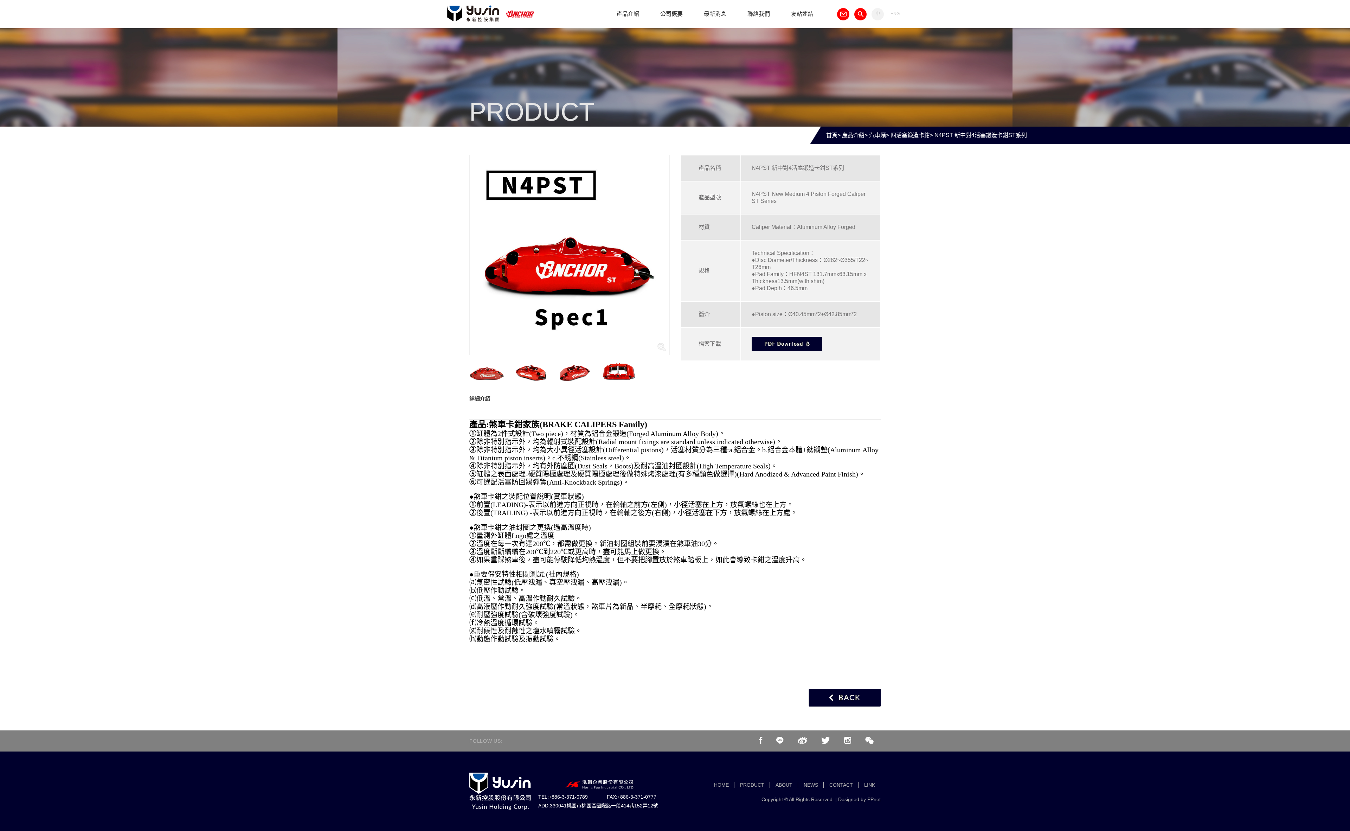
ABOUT (784, 785)
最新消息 (715, 14)
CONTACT (841, 785)
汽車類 (877, 135)
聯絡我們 (758, 14)
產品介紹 (628, 14)
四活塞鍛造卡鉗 (910, 135)
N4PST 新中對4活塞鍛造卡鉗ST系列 (980, 135)
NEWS (811, 785)
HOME (721, 785)
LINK (869, 785)
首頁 (831, 135)
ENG (895, 13)
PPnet (874, 799)
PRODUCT (752, 785)
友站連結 (802, 14)
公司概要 (671, 14)
